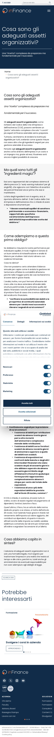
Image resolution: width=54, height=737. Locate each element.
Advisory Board (8, 708)
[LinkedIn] (17, 680)
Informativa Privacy (40, 732)
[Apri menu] (49, 11)
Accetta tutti (27, 403)
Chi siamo (6, 701)
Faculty (5, 704)
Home (7, 71)
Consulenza (47, 708)
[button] (23, 652)
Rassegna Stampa (10, 712)
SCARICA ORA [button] (8, 578)
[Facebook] (4, 680)
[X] (10, 680)
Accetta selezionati (27, 412)
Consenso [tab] (7, 322)
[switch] (47, 375)
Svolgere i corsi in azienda (23, 642)
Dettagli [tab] (21, 322)
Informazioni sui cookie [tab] (40, 322)
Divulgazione (48, 716)
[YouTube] (23, 680)
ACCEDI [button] (7, 3)
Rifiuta (27, 420)
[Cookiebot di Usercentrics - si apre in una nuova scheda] (39, 314)
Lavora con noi (8, 716)
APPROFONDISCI (14, 648)
